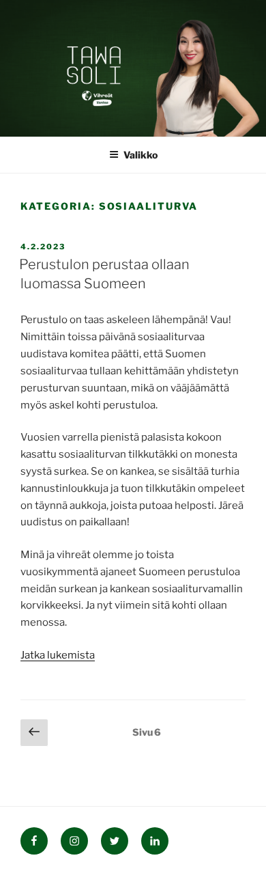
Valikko (140, 155)
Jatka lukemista (57, 655)
